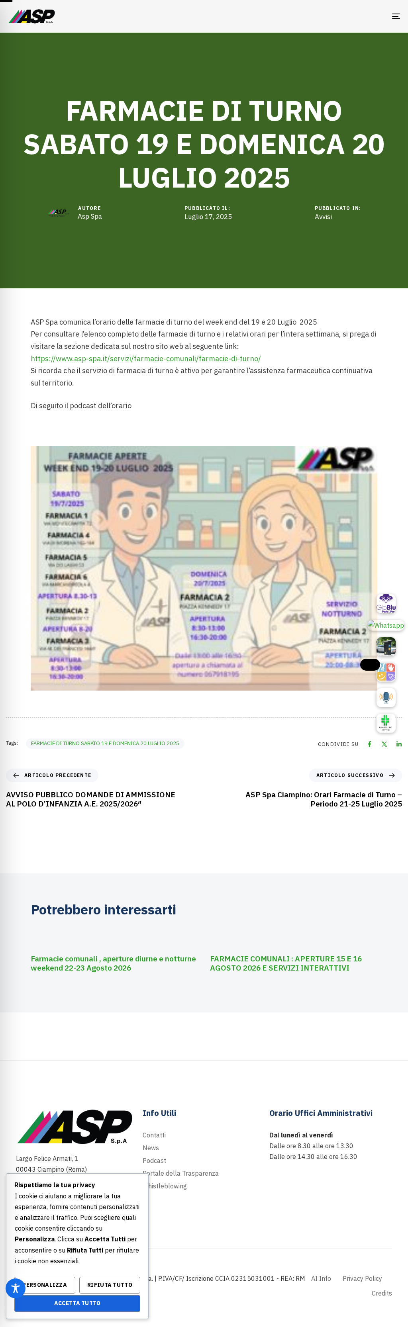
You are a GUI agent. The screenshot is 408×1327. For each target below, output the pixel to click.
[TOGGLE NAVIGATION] (334, 16)
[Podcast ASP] (386, 697)
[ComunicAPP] (386, 672)
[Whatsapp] (386, 625)
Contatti (154, 1135)
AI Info (321, 1278)
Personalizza (44, 1284)
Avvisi (323, 217)
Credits (382, 1293)
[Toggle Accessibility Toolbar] (15, 1288)
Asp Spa (90, 216)
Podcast (154, 1161)
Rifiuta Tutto (109, 1284)
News (151, 1148)
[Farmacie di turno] (386, 723)
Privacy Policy (362, 1278)
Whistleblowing (165, 1186)
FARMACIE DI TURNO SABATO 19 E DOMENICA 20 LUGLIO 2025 (105, 743)
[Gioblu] (386, 603)
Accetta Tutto (77, 1303)
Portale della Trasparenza (181, 1173)
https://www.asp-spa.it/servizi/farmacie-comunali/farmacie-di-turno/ (146, 358)
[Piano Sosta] (386, 646)
